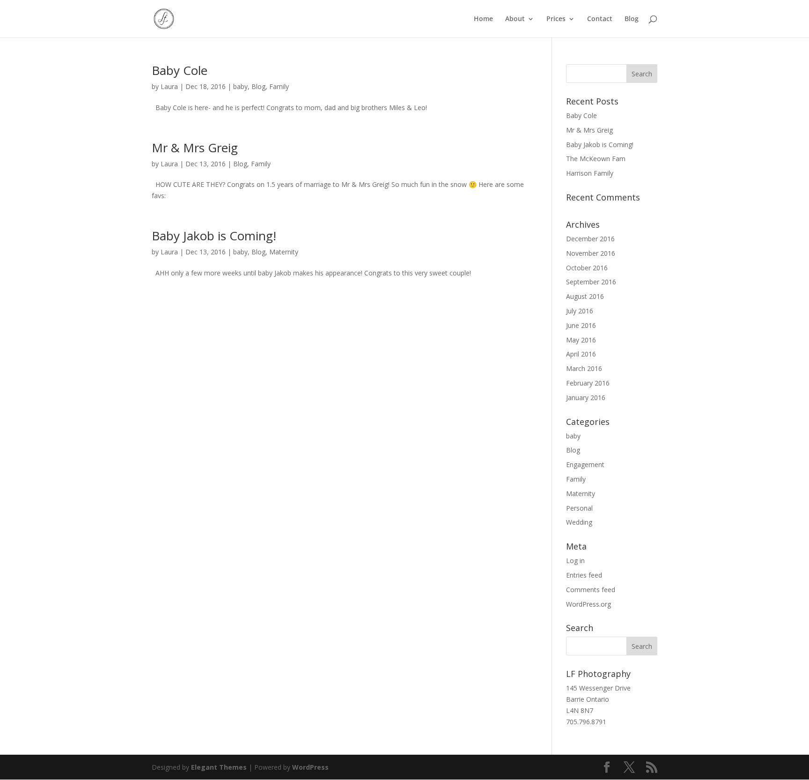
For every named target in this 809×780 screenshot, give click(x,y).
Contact (599, 19)
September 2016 (591, 281)
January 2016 (585, 397)
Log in (575, 560)
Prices (556, 19)
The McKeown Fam (595, 158)
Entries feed (584, 575)
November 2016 (590, 253)
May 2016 (581, 339)
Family (279, 86)
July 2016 (579, 310)
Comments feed (590, 589)
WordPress (310, 767)
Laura (169, 86)
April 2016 (581, 353)
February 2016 (588, 383)
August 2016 (585, 296)
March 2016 (584, 368)
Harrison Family (589, 173)
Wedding (579, 522)
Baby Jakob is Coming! (214, 235)
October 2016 (587, 267)
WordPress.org (588, 604)
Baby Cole (179, 70)
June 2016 (581, 325)
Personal (579, 508)
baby (240, 86)
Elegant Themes (219, 767)
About (515, 19)
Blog (632, 19)
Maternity (283, 251)
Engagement (585, 464)
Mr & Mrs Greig (195, 147)
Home (483, 19)
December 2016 (590, 238)
